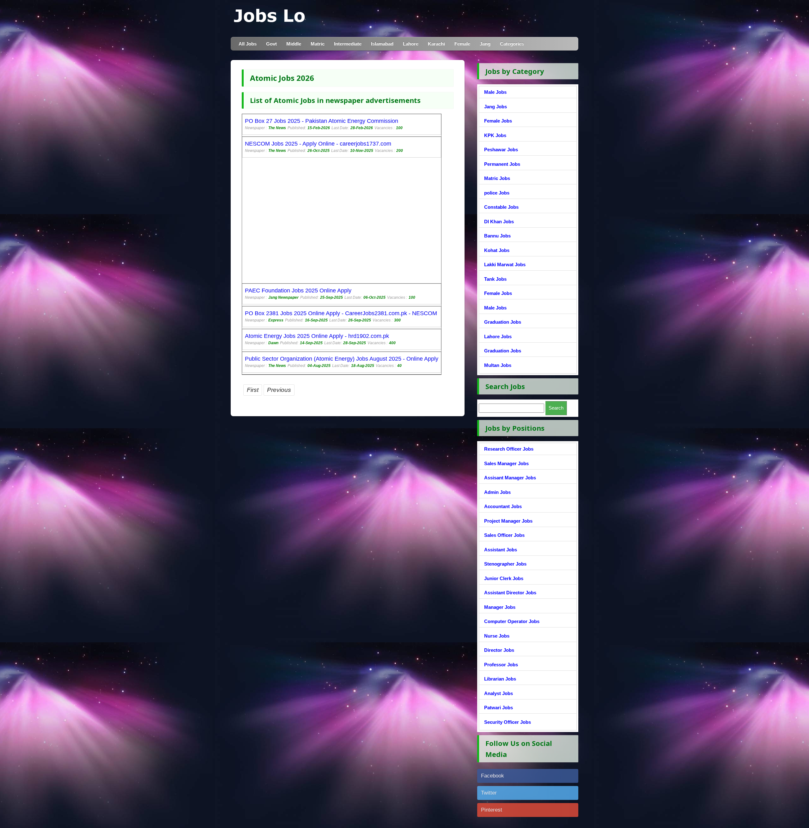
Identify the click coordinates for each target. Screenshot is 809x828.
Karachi (436, 43)
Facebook (492, 776)
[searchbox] (511, 408)
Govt (271, 43)
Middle (293, 43)
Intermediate (348, 43)
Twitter (489, 793)
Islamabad (382, 43)
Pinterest (491, 810)
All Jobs (248, 43)
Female (462, 43)
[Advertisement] (326, 221)
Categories (512, 43)
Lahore (410, 43)
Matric (318, 43)
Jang (485, 43)
